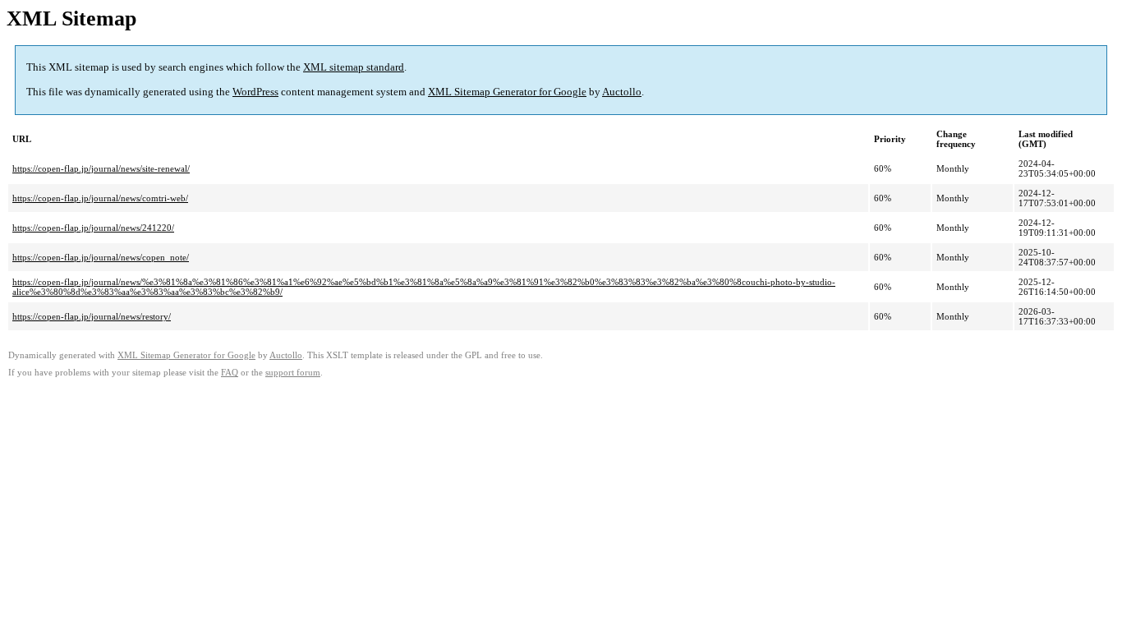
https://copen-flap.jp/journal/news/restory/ (91, 316)
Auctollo (621, 91)
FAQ (229, 372)
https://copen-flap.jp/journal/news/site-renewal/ (101, 168)
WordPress (255, 91)
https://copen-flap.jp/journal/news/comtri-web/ (100, 198)
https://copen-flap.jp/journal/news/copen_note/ (100, 257)
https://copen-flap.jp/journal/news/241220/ (93, 228)
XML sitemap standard (353, 67)
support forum (292, 372)
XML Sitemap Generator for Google (507, 91)
